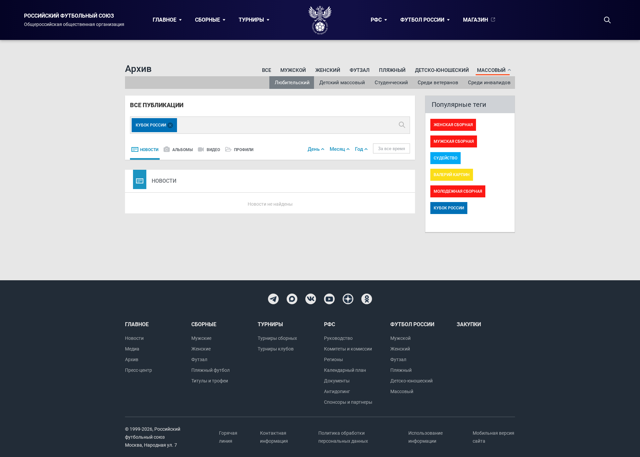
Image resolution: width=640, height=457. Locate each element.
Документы (337, 380)
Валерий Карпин (452, 174)
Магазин (475, 20)
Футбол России (422, 20)
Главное (164, 20)
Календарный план (345, 370)
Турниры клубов (276, 348)
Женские (201, 348)
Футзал (360, 70)
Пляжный (392, 70)
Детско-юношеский (442, 70)
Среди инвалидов (489, 83)
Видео (213, 149)
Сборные (207, 20)
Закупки (469, 324)
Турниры (251, 20)
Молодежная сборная (458, 191)
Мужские (201, 338)
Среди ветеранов (438, 83)
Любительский (292, 83)
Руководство (338, 338)
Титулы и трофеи (209, 380)
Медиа (132, 348)
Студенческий (391, 83)
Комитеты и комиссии (348, 348)
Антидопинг (337, 391)
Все (266, 70)
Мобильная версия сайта (493, 437)
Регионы (333, 359)
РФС (376, 20)
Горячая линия (228, 437)
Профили (243, 149)
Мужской (293, 70)
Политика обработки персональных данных (343, 437)
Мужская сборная (454, 141)
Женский (327, 70)
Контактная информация (274, 437)
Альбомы (182, 149)
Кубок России (449, 208)
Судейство (445, 158)
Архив (131, 359)
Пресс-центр (138, 370)
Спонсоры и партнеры (348, 402)
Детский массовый (342, 83)
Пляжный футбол (210, 370)
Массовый (401, 391)
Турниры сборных (277, 338)
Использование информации (425, 437)
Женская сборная (453, 124)
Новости (149, 149)
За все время (391, 148)
